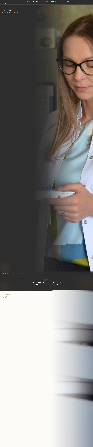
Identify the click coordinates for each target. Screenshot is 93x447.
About (34, 1)
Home (3, 3)
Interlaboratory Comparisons (13, 273)
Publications (47, 1)
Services (40, 1)
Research (37, 1)
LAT (65, 1)
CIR (66, 1)
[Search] (62, 1)
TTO (22, 273)
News (55, 1)
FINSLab (3, 273)
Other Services (19, 273)
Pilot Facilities (7, 273)
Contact (58, 1)
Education (43, 1)
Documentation (52, 1)
